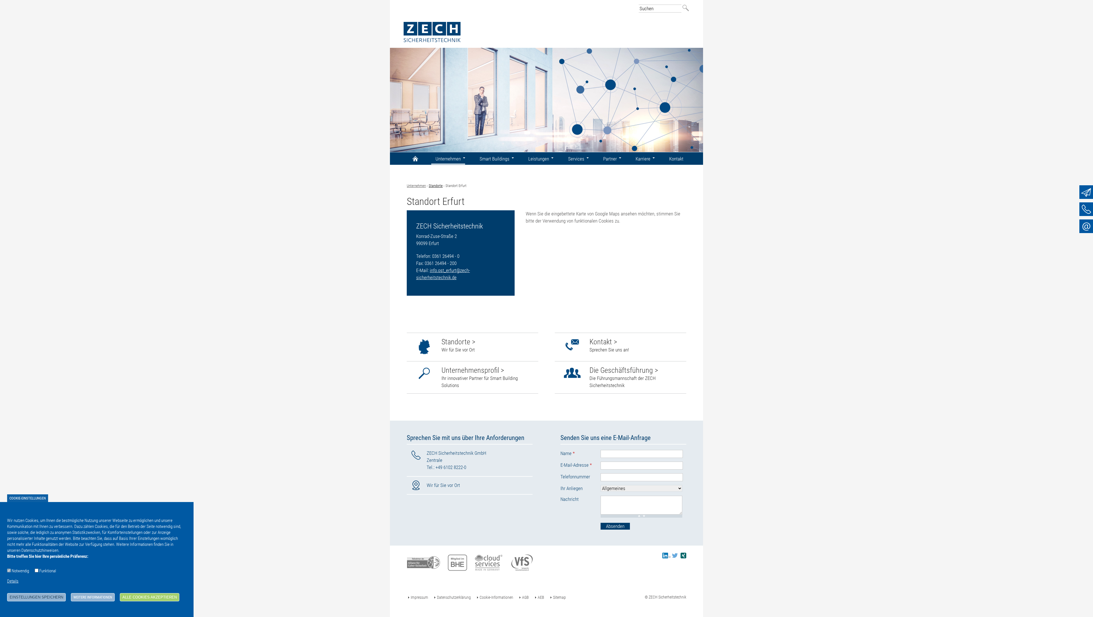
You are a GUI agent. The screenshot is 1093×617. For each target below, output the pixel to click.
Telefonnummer (575, 477)
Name (567, 453)
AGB (525, 597)
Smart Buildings (494, 159)
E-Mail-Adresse (576, 465)
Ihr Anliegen (571, 488)
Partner (610, 159)
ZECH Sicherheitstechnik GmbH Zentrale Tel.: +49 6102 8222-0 (456, 460)
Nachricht (569, 499)
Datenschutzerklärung (454, 597)
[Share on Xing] (683, 557)
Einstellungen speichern (36, 597)
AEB (541, 597)
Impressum (419, 597)
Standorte (436, 186)
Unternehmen (416, 186)
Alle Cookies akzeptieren (149, 597)
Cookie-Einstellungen (27, 498)
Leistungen (538, 159)
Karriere (643, 159)
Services (576, 159)
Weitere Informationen (92, 597)
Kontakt (676, 159)
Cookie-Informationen (496, 597)
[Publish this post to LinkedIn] (666, 557)
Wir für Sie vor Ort (443, 485)
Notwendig (20, 570)
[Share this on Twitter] (675, 557)
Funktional (47, 570)
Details (13, 581)
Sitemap (559, 597)
